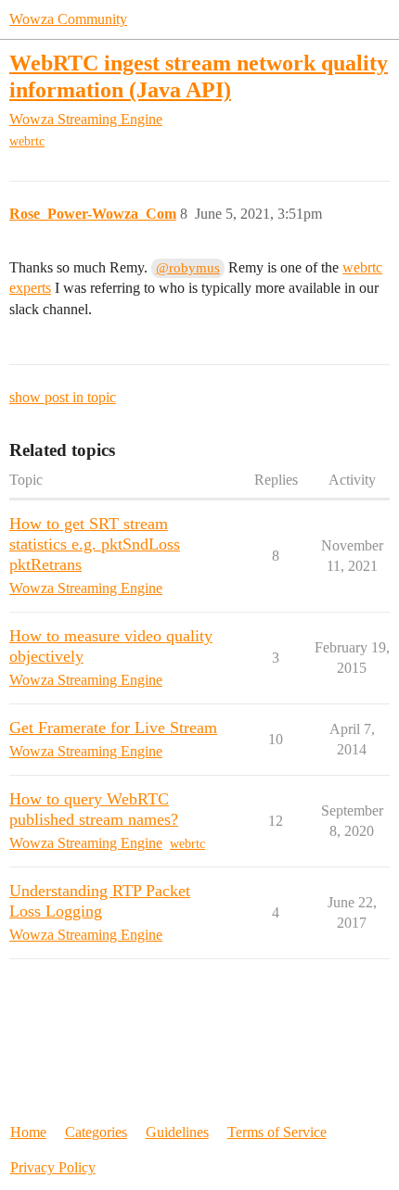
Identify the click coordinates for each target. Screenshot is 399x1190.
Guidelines (177, 1132)
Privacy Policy (53, 1167)
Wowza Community (68, 19)
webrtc (27, 141)
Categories (96, 1132)
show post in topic (62, 397)
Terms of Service (277, 1132)
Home (28, 1132)
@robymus (188, 267)
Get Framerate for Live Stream (113, 727)
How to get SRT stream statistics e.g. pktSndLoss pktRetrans (94, 544)
